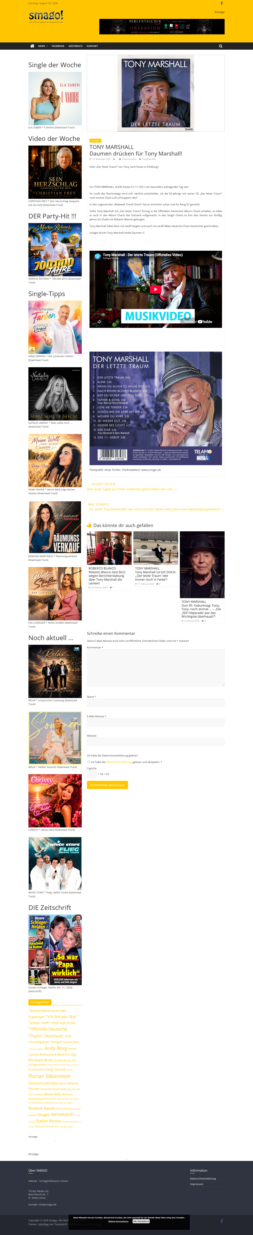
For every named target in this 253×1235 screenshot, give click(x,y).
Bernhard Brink (40, 1059)
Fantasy (69, 1070)
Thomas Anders (70, 1121)
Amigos (56, 1042)
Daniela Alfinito (62, 1060)
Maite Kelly (52, 1094)
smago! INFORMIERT (55, 1114)
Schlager (95, 140)
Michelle (48, 1102)
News (41, 46)
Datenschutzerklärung (119, 762)
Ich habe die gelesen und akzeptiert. (126, 762)
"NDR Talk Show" (63, 1023)
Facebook (58, 46)
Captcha (91, 768)
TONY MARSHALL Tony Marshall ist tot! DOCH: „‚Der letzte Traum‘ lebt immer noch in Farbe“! (155, 573)
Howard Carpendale (53, 1089)
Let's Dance (35, 1094)
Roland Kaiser (42, 1108)
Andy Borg (56, 1048)
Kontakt (92, 46)
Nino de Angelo (66, 1102)
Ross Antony (64, 1109)
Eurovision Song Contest (46, 1069)
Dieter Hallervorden (56, 1064)
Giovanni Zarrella (42, 1083)
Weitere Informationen (118, 1221)
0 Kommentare (129, 159)
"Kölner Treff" (39, 1022)
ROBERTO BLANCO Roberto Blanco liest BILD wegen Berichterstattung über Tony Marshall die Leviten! (107, 575)
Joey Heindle (73, 1089)
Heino (62, 1083)
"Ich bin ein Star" (62, 1016)
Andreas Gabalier (36, 1049)
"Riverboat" (54, 1035)
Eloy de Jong (72, 1065)
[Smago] (32, 46)
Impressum (196, 1184)
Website (91, 735)
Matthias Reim (49, 1098)
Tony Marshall (149, 159)
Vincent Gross (44, 1126)
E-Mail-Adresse (96, 716)
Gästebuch (75, 46)
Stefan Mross (48, 1121)
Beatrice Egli (66, 1054)
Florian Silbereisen (49, 1076)
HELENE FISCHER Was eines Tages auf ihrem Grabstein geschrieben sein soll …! (132, 486)
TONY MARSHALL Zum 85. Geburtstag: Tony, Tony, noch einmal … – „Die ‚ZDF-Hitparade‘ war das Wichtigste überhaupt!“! (201, 609)
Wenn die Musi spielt (63, 1127)
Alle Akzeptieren (141, 1221)
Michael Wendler (35, 1102)
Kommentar (95, 647)
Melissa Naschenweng (68, 1098)
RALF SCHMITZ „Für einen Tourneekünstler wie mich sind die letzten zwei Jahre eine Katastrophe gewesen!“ (156, 506)
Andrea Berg (71, 1042)
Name (91, 696)
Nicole (55, 1102)
